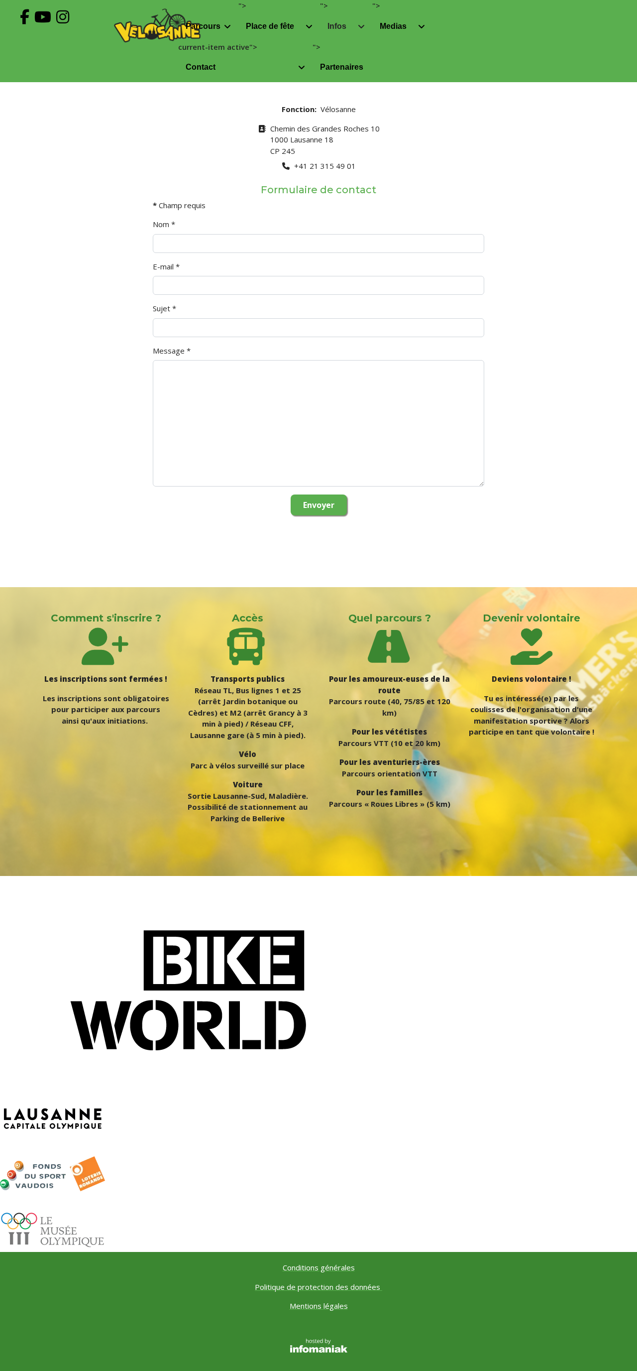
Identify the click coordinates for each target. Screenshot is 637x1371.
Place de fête (270, 26)
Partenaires (341, 67)
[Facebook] (27, 27)
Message (172, 351)
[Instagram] (65, 27)
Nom (164, 224)
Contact (200, 67)
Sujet (164, 308)
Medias (393, 26)
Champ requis (179, 205)
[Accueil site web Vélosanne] (157, 25)
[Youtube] (45, 27)
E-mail (166, 266)
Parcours (203, 26)
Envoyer (318, 504)
